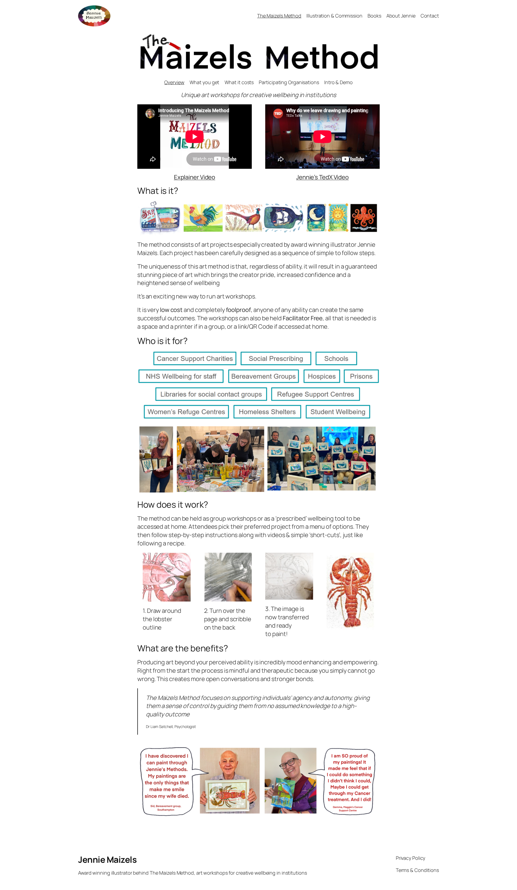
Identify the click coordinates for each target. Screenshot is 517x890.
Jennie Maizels (107, 859)
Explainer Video (194, 177)
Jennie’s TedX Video (322, 177)
